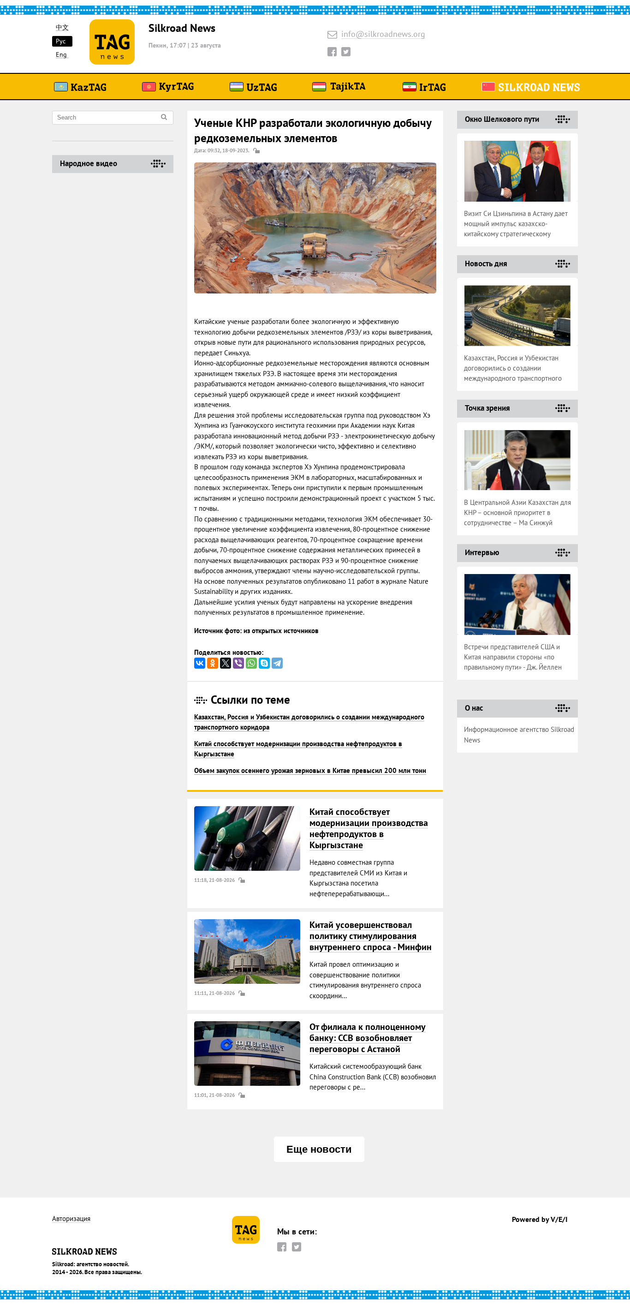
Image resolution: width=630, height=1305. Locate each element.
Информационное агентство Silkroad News (519, 734)
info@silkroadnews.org (383, 34)
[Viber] (238, 663)
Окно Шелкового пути (502, 119)
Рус (60, 41)
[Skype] (264, 663)
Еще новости (319, 1149)
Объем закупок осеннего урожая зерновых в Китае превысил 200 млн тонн (310, 770)
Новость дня (486, 263)
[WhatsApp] (251, 663)
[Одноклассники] (212, 663)
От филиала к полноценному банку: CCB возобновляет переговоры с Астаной (367, 1038)
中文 (62, 27)
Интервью (482, 552)
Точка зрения (487, 408)
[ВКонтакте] (199, 663)
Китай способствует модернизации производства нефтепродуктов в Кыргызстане (368, 828)
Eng (61, 54)
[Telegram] (277, 663)
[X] (225, 663)
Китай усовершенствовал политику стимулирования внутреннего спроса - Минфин (370, 936)
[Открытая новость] (247, 838)
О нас (474, 708)
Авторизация (71, 1219)
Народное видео (88, 163)
